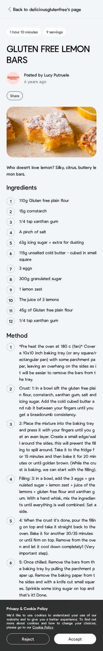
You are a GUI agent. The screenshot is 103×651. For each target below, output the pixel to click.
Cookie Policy (43, 627)
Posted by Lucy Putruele (46, 74)
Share (14, 96)
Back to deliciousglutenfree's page (47, 9)
